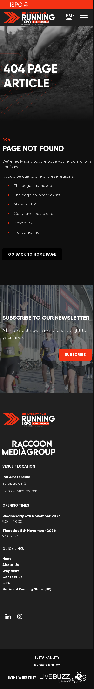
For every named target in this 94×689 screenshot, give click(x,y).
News (7, 559)
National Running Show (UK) (26, 589)
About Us (10, 565)
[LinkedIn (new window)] (8, 616)
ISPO (6, 583)
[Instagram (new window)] (20, 616)
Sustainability (47, 658)
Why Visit (10, 571)
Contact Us (12, 577)
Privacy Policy (47, 665)
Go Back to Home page (32, 254)
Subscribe (75, 354)
